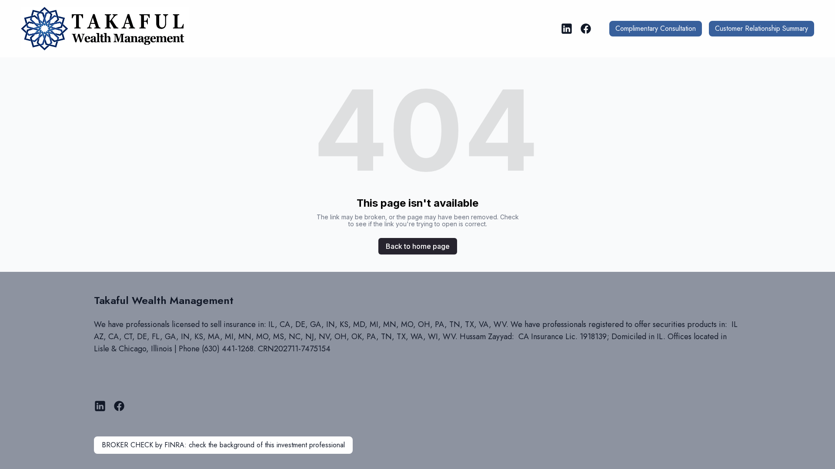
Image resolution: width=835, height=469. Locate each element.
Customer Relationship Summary (761, 28)
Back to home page (418, 246)
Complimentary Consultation (655, 28)
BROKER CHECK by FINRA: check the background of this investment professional (223, 445)
